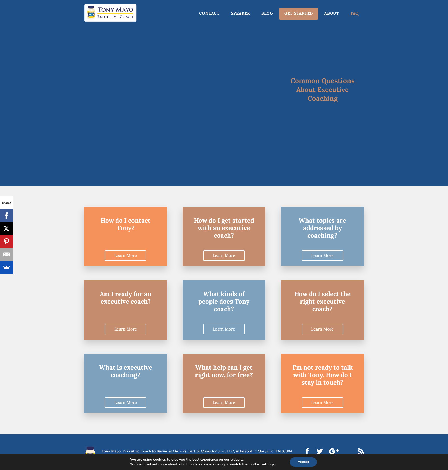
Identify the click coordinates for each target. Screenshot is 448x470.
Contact (209, 13)
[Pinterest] (6, 241)
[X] (6, 228)
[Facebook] (6, 215)
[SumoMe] (6, 267)
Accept (303, 461)
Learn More (125, 255)
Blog (267, 13)
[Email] (6, 254)
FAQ (355, 13)
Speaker (240, 13)
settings (268, 464)
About (331, 13)
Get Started (298, 13)
